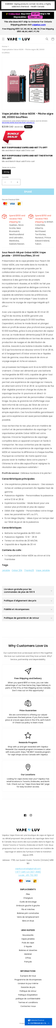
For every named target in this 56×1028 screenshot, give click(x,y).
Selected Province (37, 1020)
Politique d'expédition (28, 995)
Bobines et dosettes (28, 950)
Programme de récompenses (28, 980)
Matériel (28, 954)
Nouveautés (28, 935)
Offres (28, 958)
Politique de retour (28, 991)
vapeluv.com (39, 24)
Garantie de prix (28, 987)
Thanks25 (29, 570)
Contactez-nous (28, 1006)
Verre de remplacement (28, 917)
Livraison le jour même (28, 984)
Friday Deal (14, 13)
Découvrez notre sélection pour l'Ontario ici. (18, 123)
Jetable (6, 570)
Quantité (5, 177)
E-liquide (28, 947)
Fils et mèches (28, 909)
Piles (28, 894)
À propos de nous (28, 976)
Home (4, 46)
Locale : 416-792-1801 (28, 875)
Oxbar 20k (17, 570)
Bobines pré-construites (28, 913)
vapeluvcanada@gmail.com (28, 868)
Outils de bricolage (28, 902)
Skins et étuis (28, 921)
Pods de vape (28, 943)
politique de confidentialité (28, 999)
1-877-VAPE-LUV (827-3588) (28, 872)
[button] (3, 39)
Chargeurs (28, 898)
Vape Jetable (43, 570)
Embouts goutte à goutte (28, 906)
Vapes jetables (28, 939)
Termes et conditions (28, 1003)
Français (28, 962)
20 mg (6, 172)
